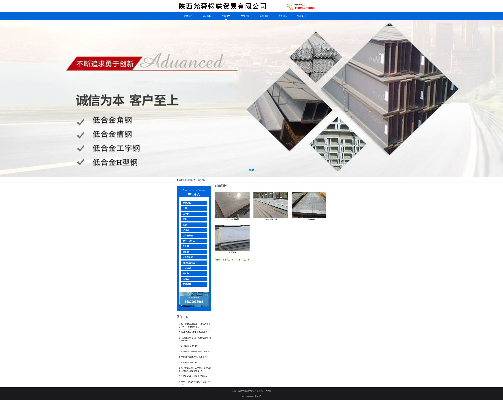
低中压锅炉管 (189, 241)
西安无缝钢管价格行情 (188, 346)
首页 (224, 259)
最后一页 (246, 259)
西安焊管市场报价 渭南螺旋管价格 (193, 376)
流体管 (186, 246)
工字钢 (186, 214)
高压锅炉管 (188, 235)
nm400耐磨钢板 (270, 219)
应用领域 (263, 16)
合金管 (186, 230)
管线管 (186, 279)
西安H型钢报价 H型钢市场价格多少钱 (194, 332)
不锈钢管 (187, 284)
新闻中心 (245, 16)
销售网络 (282, 16)
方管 (185, 208)
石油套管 (187, 268)
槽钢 (185, 219)
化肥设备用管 (189, 263)
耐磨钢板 (232, 252)
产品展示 (226, 16)
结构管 (186, 252)
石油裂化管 (188, 257)
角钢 (185, 225)
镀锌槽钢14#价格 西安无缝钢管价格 (193, 357)
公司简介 (207, 16)
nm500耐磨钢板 (232, 219)
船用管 (186, 273)
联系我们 (301, 16)
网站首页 (188, 16)
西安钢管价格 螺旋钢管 (188, 362)
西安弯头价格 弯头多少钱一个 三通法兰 (195, 351)
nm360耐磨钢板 (309, 219)
